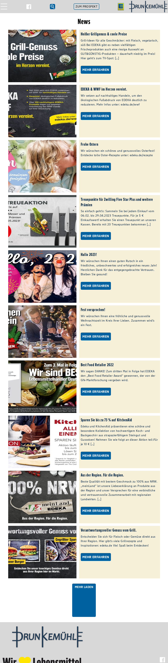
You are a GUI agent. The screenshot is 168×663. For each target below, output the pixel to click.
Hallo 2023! (89, 254)
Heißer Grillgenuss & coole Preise (104, 34)
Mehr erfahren (95, 70)
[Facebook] (29, 6)
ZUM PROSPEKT (86, 6)
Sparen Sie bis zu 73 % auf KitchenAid (106, 419)
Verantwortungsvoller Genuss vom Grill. (109, 530)
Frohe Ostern (89, 144)
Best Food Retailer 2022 (97, 364)
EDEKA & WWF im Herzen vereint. (104, 89)
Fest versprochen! (93, 309)
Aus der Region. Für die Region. (102, 475)
